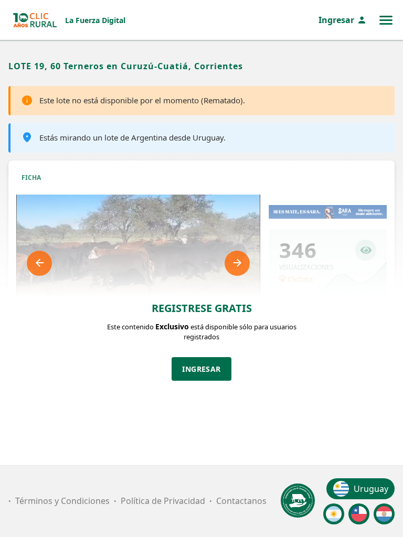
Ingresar (336, 20)
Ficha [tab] (31, 177)
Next (237, 263)
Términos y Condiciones (62, 501)
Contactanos (241, 501)
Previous (39, 263)
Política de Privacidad (163, 501)
